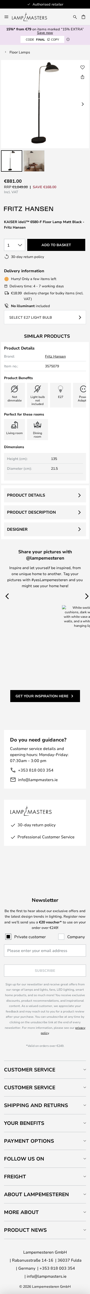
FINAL (42, 39)
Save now (45, 32)
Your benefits (24, 1123)
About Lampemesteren (36, 1194)
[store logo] (32, 17)
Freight (15, 1176)
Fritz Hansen (55, 356)
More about (21, 1212)
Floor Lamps (20, 52)
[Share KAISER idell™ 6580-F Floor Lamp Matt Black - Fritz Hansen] (82, 77)
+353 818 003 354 (36, 770)
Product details (26, 495)
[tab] (45, 1069)
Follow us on (24, 1158)
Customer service (29, 1087)
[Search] (75, 17)
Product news (25, 1230)
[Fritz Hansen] (29, 209)
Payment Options (29, 1140)
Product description (31, 512)
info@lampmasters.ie (38, 779)
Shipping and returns (36, 1105)
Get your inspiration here (42, 696)
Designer (17, 529)
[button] (11, 161)
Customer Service (29, 1069)
